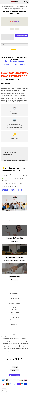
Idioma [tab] (4, 156)
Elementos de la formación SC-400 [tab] (11, 150)
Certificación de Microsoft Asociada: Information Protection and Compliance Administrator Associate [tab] (15, 160)
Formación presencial (14, 298)
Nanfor (13, 388)
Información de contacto (14, 303)
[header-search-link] (24, 2)
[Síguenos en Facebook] (5, 359)
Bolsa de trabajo (14, 300)
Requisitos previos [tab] (7, 154)
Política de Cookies (14, 312)
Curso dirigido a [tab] (7, 147)
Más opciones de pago (21, 38)
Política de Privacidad (14, 317)
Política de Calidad (14, 309)
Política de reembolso (14, 319)
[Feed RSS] (24, 359)
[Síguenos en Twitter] (7, 359)
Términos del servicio (14, 322)
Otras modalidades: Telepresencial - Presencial (14, 64)
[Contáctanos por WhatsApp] (18, 359)
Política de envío (14, 324)
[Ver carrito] (27, 2)
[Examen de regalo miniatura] (17, 29)
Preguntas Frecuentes (14, 293)
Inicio (3, 6)
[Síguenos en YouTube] (13, 359)
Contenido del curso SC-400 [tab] (9, 152)
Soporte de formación (14, 295)
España (13, 370)
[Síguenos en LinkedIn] (16, 359)
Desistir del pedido (14, 327)
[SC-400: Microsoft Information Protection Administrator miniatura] (12, 29)
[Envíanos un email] (21, 359)
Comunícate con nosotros (14, 61)
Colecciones (8, 6)
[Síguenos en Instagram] (10, 359)
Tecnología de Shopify (20, 388)
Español (14, 367)
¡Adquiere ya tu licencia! (12, 190)
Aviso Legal (14, 314)
